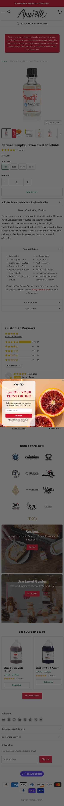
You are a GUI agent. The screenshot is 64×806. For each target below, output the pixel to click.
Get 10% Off (18, 415)
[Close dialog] (63, 380)
